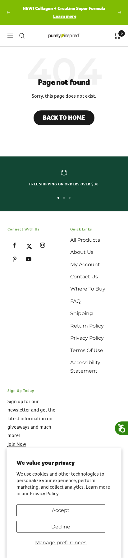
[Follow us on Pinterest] (14, 259)
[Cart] (117, 36)
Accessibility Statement (85, 367)
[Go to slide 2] (64, 198)
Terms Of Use (86, 350)
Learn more (64, 16)
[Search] (22, 36)
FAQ (75, 301)
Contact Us (84, 277)
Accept (61, 510)
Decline (60, 527)
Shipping (81, 313)
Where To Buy (87, 289)
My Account (85, 264)
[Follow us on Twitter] (28, 245)
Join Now (16, 444)
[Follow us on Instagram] (42, 245)
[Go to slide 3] (70, 198)
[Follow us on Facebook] (14, 245)
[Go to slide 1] (58, 198)
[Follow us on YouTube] (28, 259)
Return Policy (87, 326)
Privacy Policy (44, 493)
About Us (82, 252)
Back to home (64, 118)
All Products (85, 240)
